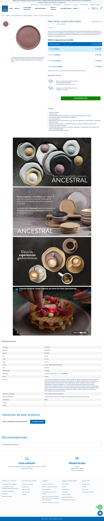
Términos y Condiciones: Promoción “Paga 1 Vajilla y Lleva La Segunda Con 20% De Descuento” (51, 498)
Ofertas (75, 8)
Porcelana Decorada (27, 15)
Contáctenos (5, 493)
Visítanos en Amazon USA (88, 492)
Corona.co (75, 4)
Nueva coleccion (66, 489)
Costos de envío (25, 486)
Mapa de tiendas (26, 492)
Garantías (24, 494)
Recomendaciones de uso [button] (10, 445)
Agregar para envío (81, 98)
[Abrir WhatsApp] (100, 507)
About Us (64, 486)
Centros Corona (84, 4)
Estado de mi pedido (95, 4)
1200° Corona (67, 4)
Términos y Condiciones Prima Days (50, 502)
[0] (100, 9)
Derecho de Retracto (46, 489)
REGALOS (17, 8)
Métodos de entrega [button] (54, 75)
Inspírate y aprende (66, 494)
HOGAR (11, 8)
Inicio (3, 15)
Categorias (8, 15)
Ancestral (35, 15)
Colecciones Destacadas (27, 8)
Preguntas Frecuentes (7, 496)
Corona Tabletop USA (45, 4)
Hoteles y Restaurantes (17, 15)
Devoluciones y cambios (27, 484)
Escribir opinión (62, 24)
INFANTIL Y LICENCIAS (53, 8)
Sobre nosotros (34, 4)
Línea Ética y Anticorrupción (8, 491)
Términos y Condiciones (47, 484)
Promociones (65, 492)
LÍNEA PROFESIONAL (40, 8)
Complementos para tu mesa (68, 499)
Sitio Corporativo (57, 4)
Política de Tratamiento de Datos (49, 486)
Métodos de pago (26, 489)
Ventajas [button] (51, 109)
